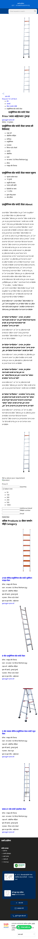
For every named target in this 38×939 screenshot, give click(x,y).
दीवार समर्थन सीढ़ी (12, 106)
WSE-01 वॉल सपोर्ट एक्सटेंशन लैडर (14, 809)
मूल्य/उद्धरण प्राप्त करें (8, 120)
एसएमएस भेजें (20, 908)
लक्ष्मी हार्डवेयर (21, 4)
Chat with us (25, 927)
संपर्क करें (5, 859)
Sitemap (6, 862)
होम (8, 101)
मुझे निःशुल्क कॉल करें (20, 916)
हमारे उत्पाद (6, 856)
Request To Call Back (9, 99)
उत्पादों (8, 104)
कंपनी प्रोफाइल (7, 853)
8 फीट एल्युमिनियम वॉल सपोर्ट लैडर (13, 655)
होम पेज (5, 851)
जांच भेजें (7, 96)
